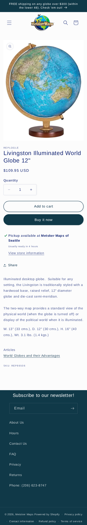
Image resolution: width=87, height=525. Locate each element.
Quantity (10, 180)
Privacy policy (73, 514)
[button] (9, 23)
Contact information (21, 521)
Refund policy (47, 521)
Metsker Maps (24, 514)
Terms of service (71, 521)
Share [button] (13, 265)
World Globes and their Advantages (31, 355)
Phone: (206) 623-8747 (28, 485)
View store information (26, 253)
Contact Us (18, 443)
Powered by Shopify (47, 514)
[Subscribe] (72, 408)
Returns (15, 475)
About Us (16, 422)
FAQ (12, 454)
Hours (14, 433)
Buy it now (44, 220)
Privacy (15, 464)
